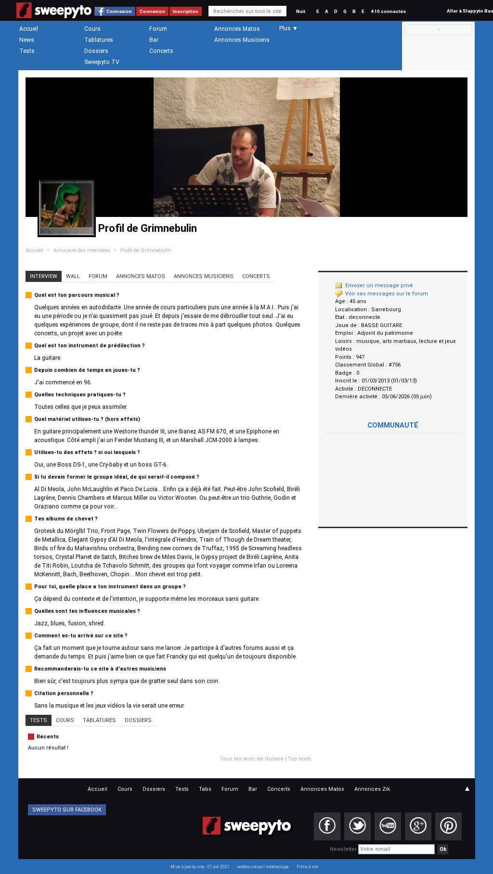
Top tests (299, 759)
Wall (73, 276)
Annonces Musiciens (242, 40)
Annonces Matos (237, 28)
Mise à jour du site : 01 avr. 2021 (200, 866)
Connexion (119, 11)
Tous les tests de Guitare (252, 759)
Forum (158, 28)
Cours (92, 28)
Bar (153, 40)
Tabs (205, 789)
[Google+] (418, 826)
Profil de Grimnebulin (145, 250)
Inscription (185, 11)
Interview (43, 276)
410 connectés (388, 11)
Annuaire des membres (81, 250)
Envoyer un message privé (379, 285)
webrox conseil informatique (263, 866)
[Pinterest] (448, 826)
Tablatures (98, 40)
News (26, 40)
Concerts (161, 51)
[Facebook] (327, 826)
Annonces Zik (372, 789)
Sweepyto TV (101, 62)
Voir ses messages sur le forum (386, 294)
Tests (27, 51)
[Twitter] (357, 826)
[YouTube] (388, 826)
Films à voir (307, 866)
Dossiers (96, 51)
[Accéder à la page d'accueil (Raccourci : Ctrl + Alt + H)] (54, 15)
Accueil (28, 28)
